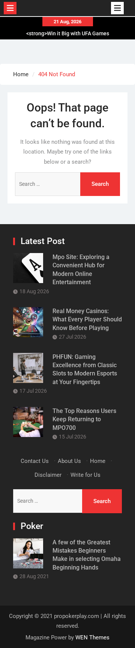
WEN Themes (92, 637)
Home (97, 461)
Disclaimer (48, 475)
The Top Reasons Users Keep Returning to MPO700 (84, 419)
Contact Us (35, 461)
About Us (69, 461)
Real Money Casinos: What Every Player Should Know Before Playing (87, 319)
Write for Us (85, 475)
